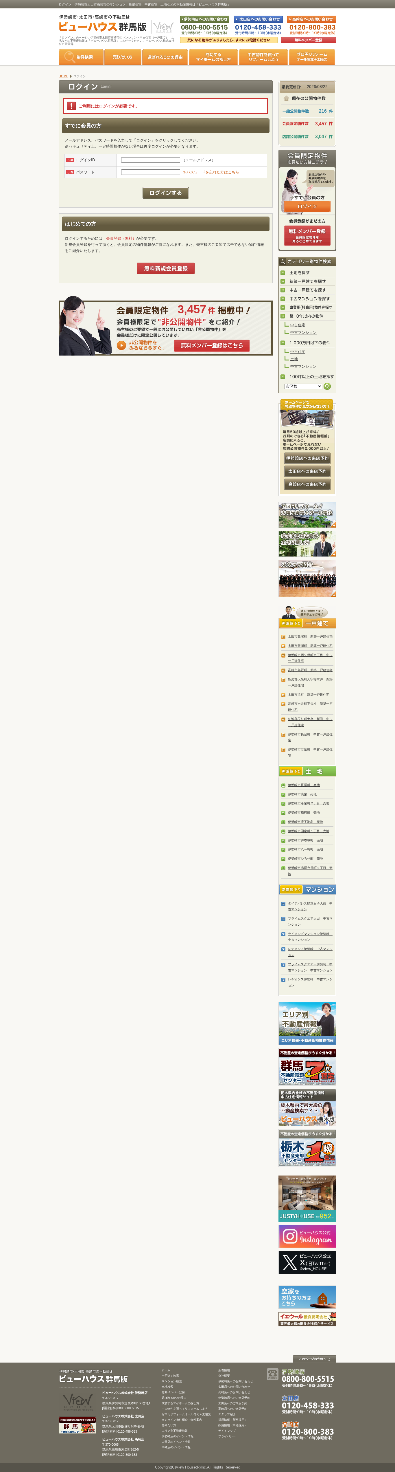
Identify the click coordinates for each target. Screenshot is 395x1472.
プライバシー (227, 1436)
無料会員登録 (308, 40)
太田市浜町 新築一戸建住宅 (308, 694)
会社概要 (224, 1375)
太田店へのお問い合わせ (234, 1386)
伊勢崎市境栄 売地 (302, 794)
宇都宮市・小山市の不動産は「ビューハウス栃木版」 (307, 1107)
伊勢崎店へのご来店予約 (234, 1397)
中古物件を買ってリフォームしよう (185, 1408)
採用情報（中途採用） (232, 1425)
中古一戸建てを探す (307, 290)
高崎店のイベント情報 (176, 1447)
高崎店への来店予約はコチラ (307, 484)
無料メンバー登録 (173, 1392)
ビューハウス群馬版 (95, 1376)
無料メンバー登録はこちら (212, 346)
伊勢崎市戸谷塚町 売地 (305, 840)
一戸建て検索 (170, 1375)
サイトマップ (227, 1430)
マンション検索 (172, 1381)
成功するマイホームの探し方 (213, 57)
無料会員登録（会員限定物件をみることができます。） (307, 236)
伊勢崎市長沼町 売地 (304, 785)
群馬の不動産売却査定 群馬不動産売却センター (307, 1067)
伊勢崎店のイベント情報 (177, 1436)
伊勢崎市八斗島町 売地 (305, 849)
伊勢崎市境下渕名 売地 (305, 821)
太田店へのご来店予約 (232, 1403)
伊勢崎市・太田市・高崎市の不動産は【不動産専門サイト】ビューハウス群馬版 (100, 24)
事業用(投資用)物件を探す (307, 307)
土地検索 (167, 1386)
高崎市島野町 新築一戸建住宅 (310, 670)
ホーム (166, 1370)
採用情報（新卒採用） (232, 1419)
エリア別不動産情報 (175, 1430)
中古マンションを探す (307, 299)
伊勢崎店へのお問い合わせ (235, 1381)
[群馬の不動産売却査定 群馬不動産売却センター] (77, 1431)
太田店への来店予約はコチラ (307, 471)
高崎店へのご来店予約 (232, 1408)
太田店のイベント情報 (176, 1441)
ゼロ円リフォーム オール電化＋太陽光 (312, 57)
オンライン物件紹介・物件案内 (182, 1419)
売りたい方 (122, 57)
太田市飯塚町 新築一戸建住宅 (310, 636)
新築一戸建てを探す (307, 281)
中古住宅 (297, 325)
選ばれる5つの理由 (165, 57)
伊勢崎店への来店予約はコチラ (307, 458)
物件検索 (81, 57)
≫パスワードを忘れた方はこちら (211, 172)
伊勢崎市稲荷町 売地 (304, 812)
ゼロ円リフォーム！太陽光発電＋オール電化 (307, 515)
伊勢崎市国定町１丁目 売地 (308, 831)
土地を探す (307, 273)
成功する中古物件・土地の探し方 (307, 544)
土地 (294, 359)
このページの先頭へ (314, 1359)
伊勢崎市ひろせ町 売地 (305, 858)
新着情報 (224, 1370)
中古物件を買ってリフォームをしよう (263, 57)
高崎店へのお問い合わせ (234, 1392)
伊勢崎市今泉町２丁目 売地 (308, 803)
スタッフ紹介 (307, 578)
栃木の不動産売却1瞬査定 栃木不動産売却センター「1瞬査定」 (307, 1148)
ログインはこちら (307, 206)
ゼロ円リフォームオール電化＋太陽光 (186, 1414)
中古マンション (303, 332)
